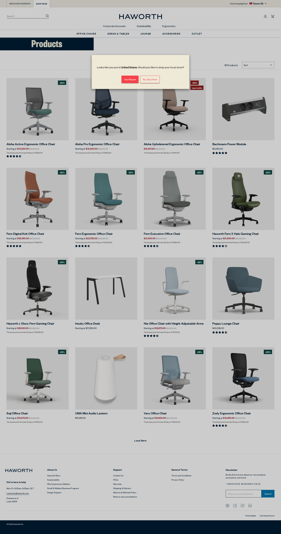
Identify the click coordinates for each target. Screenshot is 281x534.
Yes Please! (130, 79)
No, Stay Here (150, 79)
